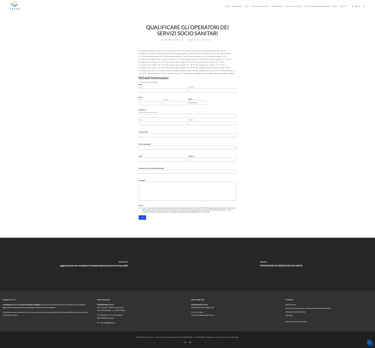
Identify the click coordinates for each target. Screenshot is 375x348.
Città (140, 99)
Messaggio (142, 180)
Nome (140, 87)
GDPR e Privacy (290, 305)
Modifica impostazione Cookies (296, 321)
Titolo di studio (144, 132)
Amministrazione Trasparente (295, 312)
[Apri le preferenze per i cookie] (370, 345)
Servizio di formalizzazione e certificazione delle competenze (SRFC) (308, 308)
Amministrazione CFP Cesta (173, 40)
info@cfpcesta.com (107, 318)
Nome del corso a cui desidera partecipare (152, 168)
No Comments (206, 40)
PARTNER (289, 315)
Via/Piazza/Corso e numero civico (148, 112)
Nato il (190, 99)
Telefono (191, 156)
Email (141, 156)
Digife (237, 337)
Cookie (221, 337)
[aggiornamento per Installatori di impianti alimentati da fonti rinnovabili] (94, 264)
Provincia (166, 99)
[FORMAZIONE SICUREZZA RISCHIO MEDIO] (281, 264)
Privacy (226, 337)
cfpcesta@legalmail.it (108, 323)
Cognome (191, 87)
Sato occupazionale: (145, 144)
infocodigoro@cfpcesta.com (204, 315)
